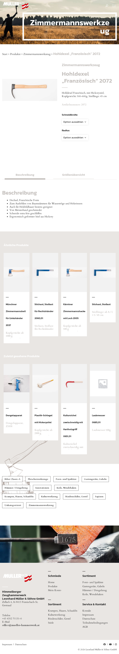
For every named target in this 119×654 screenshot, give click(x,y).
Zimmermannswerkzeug (37, 54)
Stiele (51, 623)
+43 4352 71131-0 (12, 618)
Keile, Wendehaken (66, 487)
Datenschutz (88, 619)
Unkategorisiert (12, 505)
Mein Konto (54, 590)
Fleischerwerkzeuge (38, 479)
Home (51, 582)
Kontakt (86, 611)
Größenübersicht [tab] (73, 175)
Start (4, 54)
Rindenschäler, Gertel (76, 496)
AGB (85, 626)
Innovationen (42, 487)
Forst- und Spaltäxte (66, 479)
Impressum (88, 614)
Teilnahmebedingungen (95, 623)
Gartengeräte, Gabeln (95, 479)
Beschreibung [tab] (25, 175)
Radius (66, 130)
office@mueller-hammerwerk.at (20, 625)
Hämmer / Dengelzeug (16, 487)
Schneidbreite (69, 115)
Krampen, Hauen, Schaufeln (19, 496)
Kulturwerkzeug (49, 496)
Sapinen (99, 496)
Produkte (15, 54)
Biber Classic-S (12, 479)
